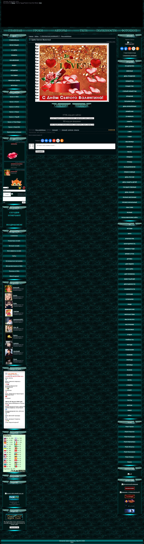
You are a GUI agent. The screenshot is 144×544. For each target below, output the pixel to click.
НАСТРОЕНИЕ (129, 324)
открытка (76, 130)
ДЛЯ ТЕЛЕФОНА (130, 274)
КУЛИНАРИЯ (129, 299)
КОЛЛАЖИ (129, 294)
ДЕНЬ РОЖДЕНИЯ (129, 76)
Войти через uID (130, 44)
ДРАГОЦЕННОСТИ (129, 284)
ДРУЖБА (129, 259)
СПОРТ (129, 390)
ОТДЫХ (129, 334)
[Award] (82, 105)
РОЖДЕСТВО (129, 86)
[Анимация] (38, 32)
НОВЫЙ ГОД (130, 81)
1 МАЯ (130, 131)
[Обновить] (24, 187)
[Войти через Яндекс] (54, 140)
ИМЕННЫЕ (129, 71)
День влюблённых (66, 36)
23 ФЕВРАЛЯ (129, 116)
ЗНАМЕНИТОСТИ (129, 289)
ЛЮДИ (130, 304)
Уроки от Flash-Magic (14, 122)
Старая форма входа (130, 53)
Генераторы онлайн (14, 240)
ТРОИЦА (129, 162)
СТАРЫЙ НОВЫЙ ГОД (129, 91)
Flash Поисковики (129, 452)
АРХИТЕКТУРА (129, 238)
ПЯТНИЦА (129, 365)
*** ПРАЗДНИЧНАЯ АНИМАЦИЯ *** (50, 36)
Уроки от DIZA (14, 96)
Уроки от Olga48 (14, 117)
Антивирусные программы (14, 261)
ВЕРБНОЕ (130, 146)
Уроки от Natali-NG (14, 127)
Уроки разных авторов (14, 132)
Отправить (40, 151)
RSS (40, 3)
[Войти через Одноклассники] (62, 140)
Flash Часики (130, 426)
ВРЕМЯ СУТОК (129, 253)
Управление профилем (129, 55)
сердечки (70, 130)
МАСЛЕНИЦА (130, 141)
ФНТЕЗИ (129, 405)
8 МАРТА (129, 121)
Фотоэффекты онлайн (14, 251)
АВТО (129, 233)
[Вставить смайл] (20, 187)
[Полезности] (106, 32)
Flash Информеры (129, 441)
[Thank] (62, 105)
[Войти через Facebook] (50, 140)
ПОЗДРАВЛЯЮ (129, 66)
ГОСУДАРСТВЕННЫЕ (129, 187)
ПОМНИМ (129, 354)
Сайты (14, 256)
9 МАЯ (130, 136)
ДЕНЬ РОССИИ (129, 177)
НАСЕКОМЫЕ (129, 329)
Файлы (36, 36)
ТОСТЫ (129, 400)
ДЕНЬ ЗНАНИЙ (129, 192)
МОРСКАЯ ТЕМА (130, 314)
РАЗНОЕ (129, 370)
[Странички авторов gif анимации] (60, 32)
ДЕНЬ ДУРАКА (129, 126)
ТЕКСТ (130, 395)
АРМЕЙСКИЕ (129, 111)
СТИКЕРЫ (129, 385)
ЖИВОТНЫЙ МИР (129, 279)
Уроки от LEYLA (14, 106)
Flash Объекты (129, 446)
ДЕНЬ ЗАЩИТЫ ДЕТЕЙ (130, 182)
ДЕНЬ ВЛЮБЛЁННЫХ (129, 106)
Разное (129, 462)
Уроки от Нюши (14, 112)
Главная (31, 36)
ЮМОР (130, 410)
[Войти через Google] (58, 140)
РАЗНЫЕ (129, 212)
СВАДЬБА (129, 157)
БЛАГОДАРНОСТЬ (129, 243)
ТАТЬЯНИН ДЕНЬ (129, 101)
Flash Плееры (129, 457)
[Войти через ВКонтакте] (46, 140)
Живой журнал (14, 276)
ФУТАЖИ (129, 228)
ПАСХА (129, 151)
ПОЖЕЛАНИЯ (129, 349)
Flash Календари (129, 436)
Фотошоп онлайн (14, 246)
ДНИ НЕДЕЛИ (129, 264)
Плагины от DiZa (14, 271)
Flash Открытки (129, 431)
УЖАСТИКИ (129, 207)
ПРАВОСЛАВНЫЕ (129, 172)
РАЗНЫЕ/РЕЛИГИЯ (129, 167)
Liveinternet (14, 235)
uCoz (72, 542)
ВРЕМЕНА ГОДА (130, 248)
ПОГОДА (129, 344)
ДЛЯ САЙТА (129, 269)
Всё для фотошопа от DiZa (14, 266)
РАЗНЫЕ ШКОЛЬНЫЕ (129, 197)
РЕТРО (129, 380)
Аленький (55, 130)
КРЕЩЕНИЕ (129, 96)
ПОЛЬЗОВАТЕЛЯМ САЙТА (130, 217)
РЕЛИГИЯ (130, 375)
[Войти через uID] (42, 140)
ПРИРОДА (129, 360)
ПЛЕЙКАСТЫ (130, 339)
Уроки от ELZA (14, 101)
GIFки (129, 415)
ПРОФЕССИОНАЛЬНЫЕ (129, 202)
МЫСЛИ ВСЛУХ (129, 319)
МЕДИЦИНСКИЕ (129, 309)
